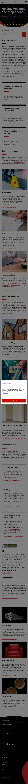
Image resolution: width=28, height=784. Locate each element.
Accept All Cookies (14, 400)
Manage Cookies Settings (14, 397)
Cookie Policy (5, 393)
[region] (14, 392)
